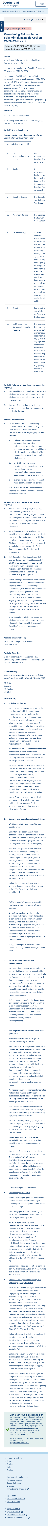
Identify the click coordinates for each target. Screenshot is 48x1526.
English (10, 1464)
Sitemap (10, 1486)
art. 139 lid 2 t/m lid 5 (21, 1129)
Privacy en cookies (14, 1480)
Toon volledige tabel (14, 144)
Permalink (26, 19)
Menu (42, 4)
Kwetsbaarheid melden (16, 1489)
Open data (11, 1496)
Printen (38, 19)
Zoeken (10, 1470)
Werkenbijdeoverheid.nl (17, 1517)
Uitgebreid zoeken (29, 11)
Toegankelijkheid (14, 1483)
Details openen (2, 26)
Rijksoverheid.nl (13, 1511)
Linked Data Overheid (16, 1499)
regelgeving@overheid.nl (19, 1443)
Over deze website (14, 1458)
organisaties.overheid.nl (19, 1434)
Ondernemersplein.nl (16, 1514)
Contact (10, 1461)
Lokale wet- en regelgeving (11, 11)
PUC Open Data (13, 1502)
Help (9, 1467)
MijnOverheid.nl (13, 1508)
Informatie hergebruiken (17, 1477)
